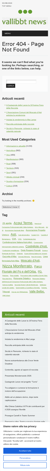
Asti (13, 234)
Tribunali (6, 292)
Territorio (10, 168)
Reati (8, 164)
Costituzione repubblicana (10, 250)
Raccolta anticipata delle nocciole (20, 124)
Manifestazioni (12, 159)
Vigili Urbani (6, 295)
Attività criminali (12, 177)
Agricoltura (10, 150)
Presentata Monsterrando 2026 (18, 376)
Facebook (20, 12)
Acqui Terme (23, 223)
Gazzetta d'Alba (9, 256)
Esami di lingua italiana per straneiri (35, 253)
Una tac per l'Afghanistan (19, 292)
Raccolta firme (7, 278)
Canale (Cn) (35, 235)
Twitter (25, 12)
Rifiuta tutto (25, 465)
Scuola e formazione (15, 181)
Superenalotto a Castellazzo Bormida (28, 288)
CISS (19, 239)
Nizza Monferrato (17, 266)
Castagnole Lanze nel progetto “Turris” (21, 382)
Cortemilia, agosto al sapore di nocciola (21, 370)
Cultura (9, 186)
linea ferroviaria (36, 256)
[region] (25, 446)
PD (39, 271)
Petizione (5, 275)
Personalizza (25, 458)
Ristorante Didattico (22, 278)
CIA (14, 239)
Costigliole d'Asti (36, 246)
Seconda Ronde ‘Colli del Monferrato (26, 285)
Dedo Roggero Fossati (30, 250)
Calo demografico (24, 235)
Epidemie (20, 253)
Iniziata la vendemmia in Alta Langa (21, 120)
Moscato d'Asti (30, 260)
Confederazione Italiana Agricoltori (17, 242)
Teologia (44, 288)
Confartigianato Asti (29, 239)
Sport (8, 172)
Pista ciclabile (14, 275)
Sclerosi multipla (7, 285)
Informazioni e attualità (15, 146)
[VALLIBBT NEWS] (25, 24)
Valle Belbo (36, 291)
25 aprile (7, 223)
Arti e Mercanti (39, 227)
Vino (8, 155)
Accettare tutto (25, 451)
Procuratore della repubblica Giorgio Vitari (33, 275)
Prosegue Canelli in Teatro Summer (20, 415)
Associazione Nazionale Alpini (14, 230)
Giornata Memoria (24, 256)
